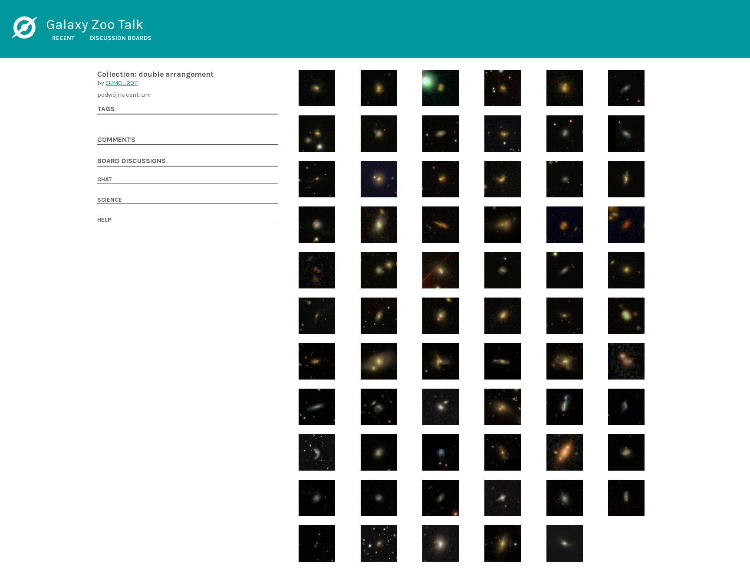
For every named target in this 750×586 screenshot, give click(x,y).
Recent (63, 38)
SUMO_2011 (121, 83)
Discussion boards (120, 38)
